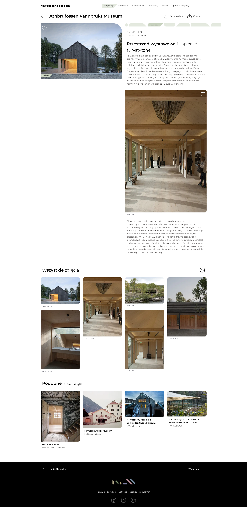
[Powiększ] (81, 51)
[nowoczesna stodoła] (55, 6)
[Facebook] (113, 500)
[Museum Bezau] (60, 416)
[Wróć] (43, 16)
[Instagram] (123, 500)
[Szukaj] (198, 5)
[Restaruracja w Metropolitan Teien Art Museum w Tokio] (187, 403)
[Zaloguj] (205, 6)
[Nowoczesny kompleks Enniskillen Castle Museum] (144, 404)
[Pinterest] (133, 500)
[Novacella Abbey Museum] (102, 409)
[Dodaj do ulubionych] (44, 28)
